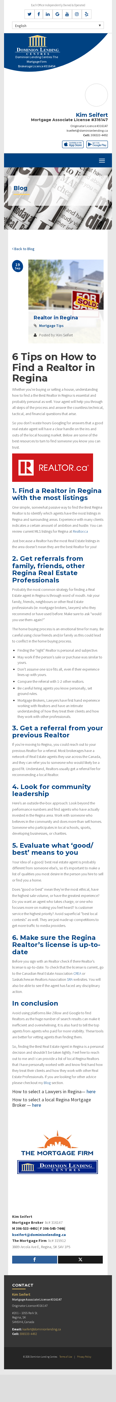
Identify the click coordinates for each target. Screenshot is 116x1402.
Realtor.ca (80, 531)
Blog (47, 1082)
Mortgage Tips (51, 325)
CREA (77, 973)
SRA (70, 979)
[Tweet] (80, 1260)
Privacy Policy (84, 1356)
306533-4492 (99, 135)
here (91, 1091)
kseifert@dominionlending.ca (87, 130)
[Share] (34, 1260)
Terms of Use (65, 1356)
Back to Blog (24, 248)
